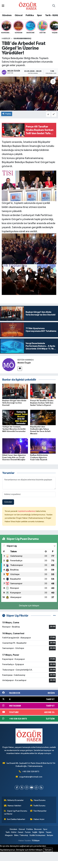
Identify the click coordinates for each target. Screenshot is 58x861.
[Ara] (53, 6)
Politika (30, 15)
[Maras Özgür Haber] (28, 6)
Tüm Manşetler (40, 811)
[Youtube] (31, 787)
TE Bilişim (36, 841)
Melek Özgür (24, 363)
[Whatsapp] (36, 787)
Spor (39, 15)
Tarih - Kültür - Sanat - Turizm (18, 832)
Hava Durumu (39, 800)
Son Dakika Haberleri (16, 819)
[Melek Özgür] (8, 364)
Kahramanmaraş (22, 39)
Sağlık (34, 832)
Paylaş (8, 114)
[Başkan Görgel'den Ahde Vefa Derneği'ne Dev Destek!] (15, 391)
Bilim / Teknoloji (21, 835)
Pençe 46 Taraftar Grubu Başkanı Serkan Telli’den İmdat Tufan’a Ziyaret (41, 403)
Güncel (18, 15)
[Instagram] (26, 787)
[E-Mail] (20, 368)
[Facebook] (17, 787)
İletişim (50, 835)
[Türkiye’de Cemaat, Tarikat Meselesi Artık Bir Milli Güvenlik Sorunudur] (15, 417)
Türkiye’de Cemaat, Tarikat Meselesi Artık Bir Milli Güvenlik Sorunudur (14, 429)
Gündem (6, 15)
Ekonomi (38, 829)
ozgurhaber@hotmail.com (30, 777)
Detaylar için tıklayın (29, 606)
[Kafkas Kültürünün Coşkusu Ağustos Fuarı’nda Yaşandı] (43, 446)
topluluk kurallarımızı (27, 511)
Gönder (8, 502)
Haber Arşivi (39, 819)
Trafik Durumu (39, 806)
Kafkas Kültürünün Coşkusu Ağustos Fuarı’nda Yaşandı (39, 457)
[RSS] (41, 787)
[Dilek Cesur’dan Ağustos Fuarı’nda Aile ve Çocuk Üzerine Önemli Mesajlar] (15, 446)
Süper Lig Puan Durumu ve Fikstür (15, 812)
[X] (22, 787)
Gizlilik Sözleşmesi (37, 835)
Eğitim (41, 832)
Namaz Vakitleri (14, 806)
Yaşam (48, 832)
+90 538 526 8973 (30, 772)
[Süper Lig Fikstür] (54, 615)
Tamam (48, 850)
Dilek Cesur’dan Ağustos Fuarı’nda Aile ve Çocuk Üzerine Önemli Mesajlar (14, 457)
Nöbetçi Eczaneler (15, 800)
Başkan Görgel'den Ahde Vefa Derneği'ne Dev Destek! (14, 403)
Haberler (6, 39)
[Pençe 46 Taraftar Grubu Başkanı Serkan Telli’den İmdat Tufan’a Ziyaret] (43, 391)
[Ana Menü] (3, 6)
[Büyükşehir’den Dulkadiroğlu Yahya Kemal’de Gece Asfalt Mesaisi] (43, 417)
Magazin (9, 835)
